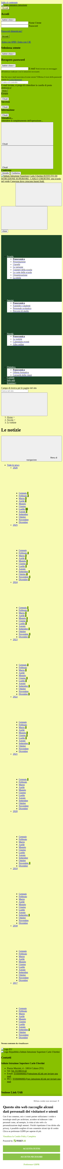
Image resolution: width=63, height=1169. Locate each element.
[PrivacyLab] (19, 1140)
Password (33, 26)
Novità (10, 420)
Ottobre (22, 517)
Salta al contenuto (9, 2)
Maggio (22, 503)
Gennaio (23, 493)
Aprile (22, 501)
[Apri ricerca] (39, 194)
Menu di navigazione (42, 459)
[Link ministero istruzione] (14, 5)
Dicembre (23, 522)
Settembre (23, 514)
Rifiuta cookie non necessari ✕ (46, 1101)
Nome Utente (35, 23)
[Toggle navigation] (24, 218)
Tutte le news (13, 465)
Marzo (23, 498)
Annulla (5, 173)
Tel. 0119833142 (19, 1071)
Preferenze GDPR (31, 1164)
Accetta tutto (31, 1149)
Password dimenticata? (11, 31)
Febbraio (24, 495)
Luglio (23, 509)
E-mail (32, 68)
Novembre (24, 519)
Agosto (23, 511)
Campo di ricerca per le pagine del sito (19, 388)
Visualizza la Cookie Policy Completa (19, 1136)
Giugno (22, 506)
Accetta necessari (31, 1157)
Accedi (5, 8)
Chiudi (5, 99)
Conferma (16, 173)
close (4, 231)
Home (10, 417)
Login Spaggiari (15, 80)
